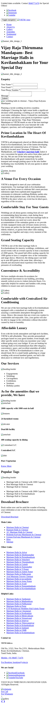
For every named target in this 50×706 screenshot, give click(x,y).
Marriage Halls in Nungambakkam (21, 586)
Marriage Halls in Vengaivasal (19, 618)
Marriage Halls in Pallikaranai (18, 604)
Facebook (20, 673)
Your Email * (6, 87)
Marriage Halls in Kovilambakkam (21, 588)
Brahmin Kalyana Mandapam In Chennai (23, 534)
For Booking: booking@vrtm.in (14, 662)
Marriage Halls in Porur (16, 606)
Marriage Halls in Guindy (17, 564)
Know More (6, 466)
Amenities (10, 32)
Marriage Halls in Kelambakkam (20, 625)
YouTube (19, 677)
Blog (8, 539)
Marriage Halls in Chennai (17, 527)
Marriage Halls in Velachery (18, 559)
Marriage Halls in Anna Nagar (19, 581)
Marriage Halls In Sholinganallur (20, 555)
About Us (10, 27)
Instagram (21, 675)
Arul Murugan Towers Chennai (19, 576)
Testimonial (11, 34)
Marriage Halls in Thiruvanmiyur (20, 623)
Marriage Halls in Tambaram (18, 599)
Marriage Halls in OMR (16, 630)
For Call (4, 691)
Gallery (9, 29)
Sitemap (9, 542)
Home (9, 24)
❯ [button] (4, 701)
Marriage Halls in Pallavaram (18, 574)
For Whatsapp (7, 694)
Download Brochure (9, 517)
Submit (5, 98)
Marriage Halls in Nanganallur (19, 567)
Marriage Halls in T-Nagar (17, 569)
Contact (9, 36)
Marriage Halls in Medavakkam (19, 616)
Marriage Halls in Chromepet (18, 611)
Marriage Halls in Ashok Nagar (19, 571)
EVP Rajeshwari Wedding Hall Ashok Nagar (25, 608)
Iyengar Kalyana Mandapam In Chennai (23, 537)
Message (4, 96)
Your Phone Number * (10, 90)
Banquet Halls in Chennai (17, 530)
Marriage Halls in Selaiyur (17, 620)
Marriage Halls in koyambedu (18, 579)
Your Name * (6, 84)
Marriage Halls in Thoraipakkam (20, 562)
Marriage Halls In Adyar (16, 552)
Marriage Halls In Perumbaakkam (20, 557)
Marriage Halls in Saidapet (17, 628)
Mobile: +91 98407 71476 (12, 658)
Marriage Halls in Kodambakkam (20, 632)
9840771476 (34, 3)
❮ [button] (2, 701)
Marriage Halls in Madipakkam (19, 601)
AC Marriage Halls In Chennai (19, 532)
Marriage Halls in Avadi (16, 584)
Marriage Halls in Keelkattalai (19, 613)
